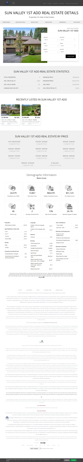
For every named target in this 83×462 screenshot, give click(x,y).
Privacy (20, 290)
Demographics (62, 22)
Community (54, 445)
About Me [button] (55, 3)
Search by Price (48, 22)
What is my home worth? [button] (72, 3)
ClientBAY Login (47, 290)
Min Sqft (45, 49)
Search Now (70, 56)
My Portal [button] (61, 3)
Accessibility (29, 290)
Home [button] (44, 3)
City (44, 445)
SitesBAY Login (59, 290)
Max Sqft (62, 49)
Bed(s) (45, 43)
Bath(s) (61, 43)
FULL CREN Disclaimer (41, 405)
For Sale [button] (49, 3)
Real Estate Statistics (20, 22)
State (36, 445)
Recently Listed (34, 22)
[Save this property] (18, 106)
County (40, 445)
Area (58, 445)
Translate (51, 448)
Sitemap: (23, 445)
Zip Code (48, 445)
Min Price (46, 37)
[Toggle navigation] (13, 3)
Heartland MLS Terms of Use (50, 322)
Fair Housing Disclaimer (41, 410)
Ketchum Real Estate (30, 445)
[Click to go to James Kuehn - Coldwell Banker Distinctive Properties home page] (8, 3)
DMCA (38, 290)
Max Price (62, 37)
